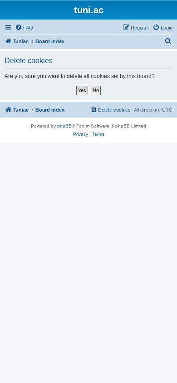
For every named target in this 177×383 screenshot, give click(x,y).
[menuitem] (24, 27)
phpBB (64, 125)
